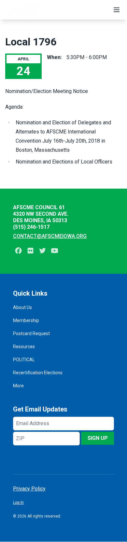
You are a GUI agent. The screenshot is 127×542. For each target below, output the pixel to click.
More (18, 385)
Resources (24, 346)
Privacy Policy (29, 489)
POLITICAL (24, 359)
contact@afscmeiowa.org (50, 236)
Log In (18, 502)
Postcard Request (31, 333)
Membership (26, 320)
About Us (22, 307)
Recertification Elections (38, 372)
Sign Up (98, 438)
